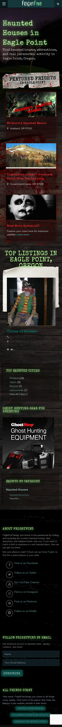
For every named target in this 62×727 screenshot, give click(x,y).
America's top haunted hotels (30, 722)
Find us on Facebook (26, 563)
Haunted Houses (17, 489)
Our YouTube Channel (26, 582)
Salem (13, 382)
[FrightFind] (31, 3)
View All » (14, 498)
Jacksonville (16, 390)
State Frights (48, 552)
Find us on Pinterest (25, 601)
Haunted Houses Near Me (30, 709)
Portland (14, 378)
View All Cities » (18, 394)
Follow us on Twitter (25, 572)
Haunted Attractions (19, 495)
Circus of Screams (22, 331)
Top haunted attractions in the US (30, 715)
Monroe (13, 386)
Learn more (23, 234)
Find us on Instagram (26, 591)
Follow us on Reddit (25, 611)
